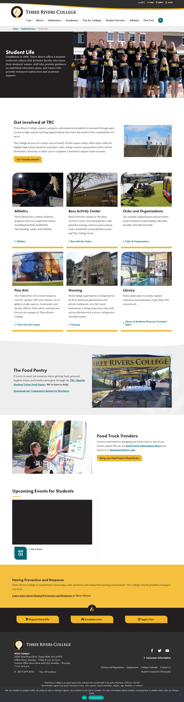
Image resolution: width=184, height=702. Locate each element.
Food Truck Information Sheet (143, 446)
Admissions (54, 20)
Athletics (134, 20)
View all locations (47, 671)
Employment (132, 667)
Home (15, 28)
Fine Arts (149, 20)
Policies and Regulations (112, 667)
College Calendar (149, 667)
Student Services (115, 20)
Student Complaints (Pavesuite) (156, 671)
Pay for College (92, 20)
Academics (72, 20)
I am (28, 20)
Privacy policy (96, 698)
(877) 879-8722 (26, 671)
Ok (84, 698)
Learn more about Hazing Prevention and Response (42, 596)
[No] (180, 694)
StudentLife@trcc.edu (122, 450)
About (39, 20)
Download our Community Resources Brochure (41, 391)
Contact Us (165, 667)
